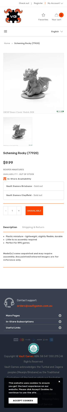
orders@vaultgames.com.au (34, 305)
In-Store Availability (19, 179)
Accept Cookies (23, 400)
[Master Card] (21, 339)
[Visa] (16, 339)
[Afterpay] (39, 339)
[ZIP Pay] (45, 339)
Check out (24, 3)
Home (7, 43)
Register (38, 3)
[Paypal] (33, 339)
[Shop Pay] (27, 339)
